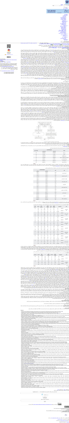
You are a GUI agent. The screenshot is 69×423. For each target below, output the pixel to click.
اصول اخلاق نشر (63, 29)
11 (61, 57)
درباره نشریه (64, 20)
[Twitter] (11, 73)
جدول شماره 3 (56, 202)
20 (36, 60)
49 (68, 269)
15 (23, 58)
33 (23, 66)
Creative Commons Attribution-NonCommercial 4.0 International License (42, 404)
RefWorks (1, 60)
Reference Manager (14, 59)
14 (24, 58)
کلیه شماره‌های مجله (63, 23)
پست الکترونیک (65, 39)
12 (26, 58)
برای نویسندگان (65, 25)
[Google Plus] (6, 73)
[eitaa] (4, 73)
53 (24, 274)
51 (44, 273)
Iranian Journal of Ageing (63, 420)
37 (58, 72)
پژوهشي (64, 389)
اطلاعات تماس (64, 37)
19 (37, 60)
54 (26, 276)
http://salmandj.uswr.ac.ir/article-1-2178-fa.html (8, 66)
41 (43, 78)
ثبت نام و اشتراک (65, 35)
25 (66, 62)
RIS (3, 59)
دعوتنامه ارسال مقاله (63, 26)
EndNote (5, 59)
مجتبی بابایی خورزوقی (66, 44)
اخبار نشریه (64, 16)
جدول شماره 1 (65, 146)
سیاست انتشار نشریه (63, 17)
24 (67, 62)
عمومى (58, 389)
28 (42, 63)
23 (68, 62)
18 (62, 60)
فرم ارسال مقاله (63, 28)
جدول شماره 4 (43, 249)
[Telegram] (9, 73)
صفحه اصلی (65, 14)
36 (53, 69)
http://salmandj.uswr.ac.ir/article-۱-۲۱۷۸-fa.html (8, 70)
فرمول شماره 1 (40, 78)
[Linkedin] (8, 73)
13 (25, 58)
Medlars (8, 59)
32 (24, 66)
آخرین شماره (64, 22)
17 (52, 59)
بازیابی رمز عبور (65, 8)
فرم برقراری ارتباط (63, 38)
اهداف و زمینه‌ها (64, 19)
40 (56, 269)
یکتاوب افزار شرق (60, 419)
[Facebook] (13, 73)
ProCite (10, 59)
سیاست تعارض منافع (63, 32)
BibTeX (1, 59)
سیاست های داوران (63, 34)
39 (24, 73)
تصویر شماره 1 (62, 120)
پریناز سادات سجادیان (56, 44)
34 (43, 67)
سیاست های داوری (63, 31)
